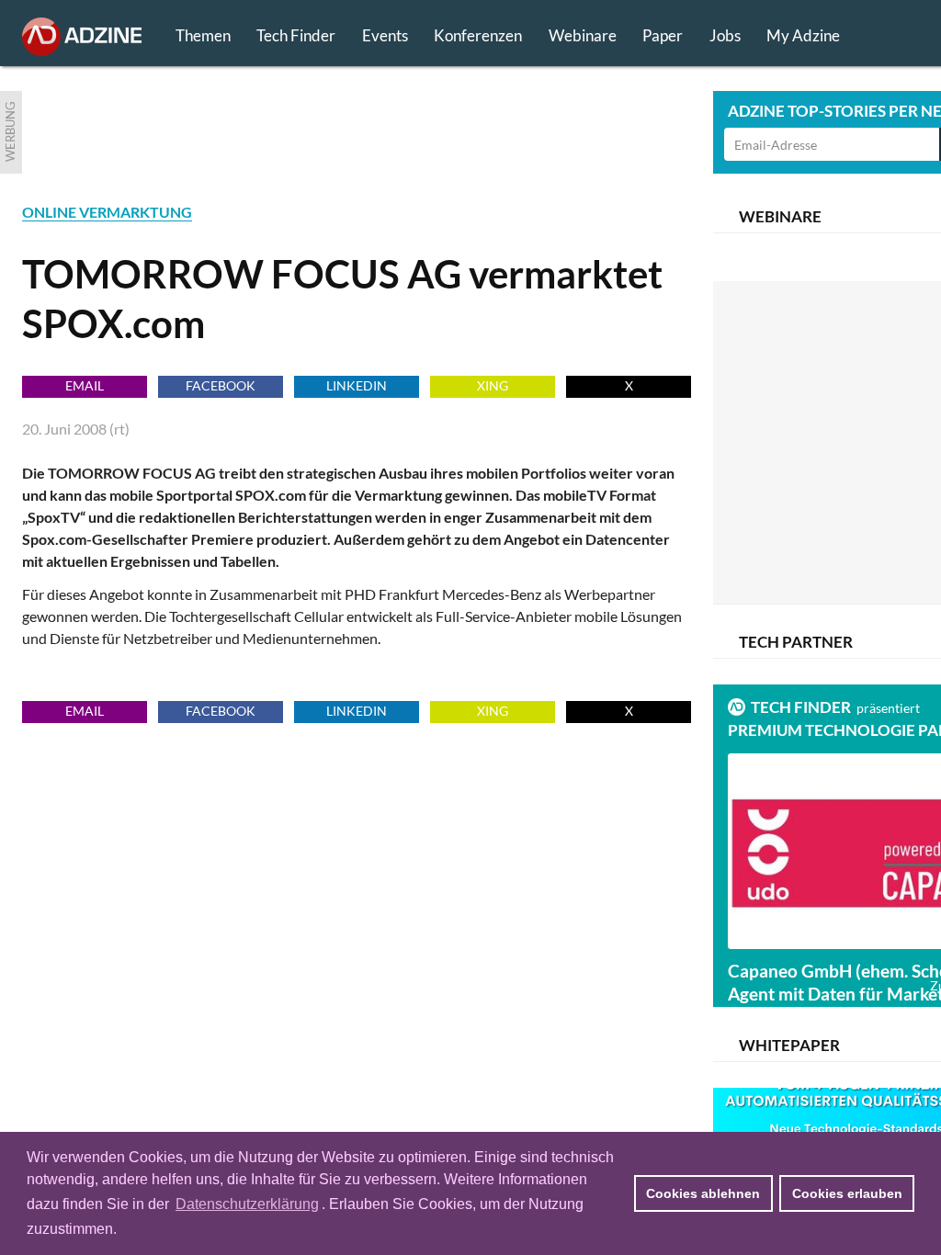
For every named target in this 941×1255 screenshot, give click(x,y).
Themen (203, 35)
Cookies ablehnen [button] (703, 1193)
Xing (492, 385)
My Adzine (803, 35)
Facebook (220, 385)
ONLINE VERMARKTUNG (107, 211)
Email (84, 385)
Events (385, 35)
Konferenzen (478, 35)
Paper (662, 35)
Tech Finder (295, 35)
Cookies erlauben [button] (847, 1193)
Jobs (725, 35)
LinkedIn (356, 385)
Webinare (583, 35)
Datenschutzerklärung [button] (247, 1204)
